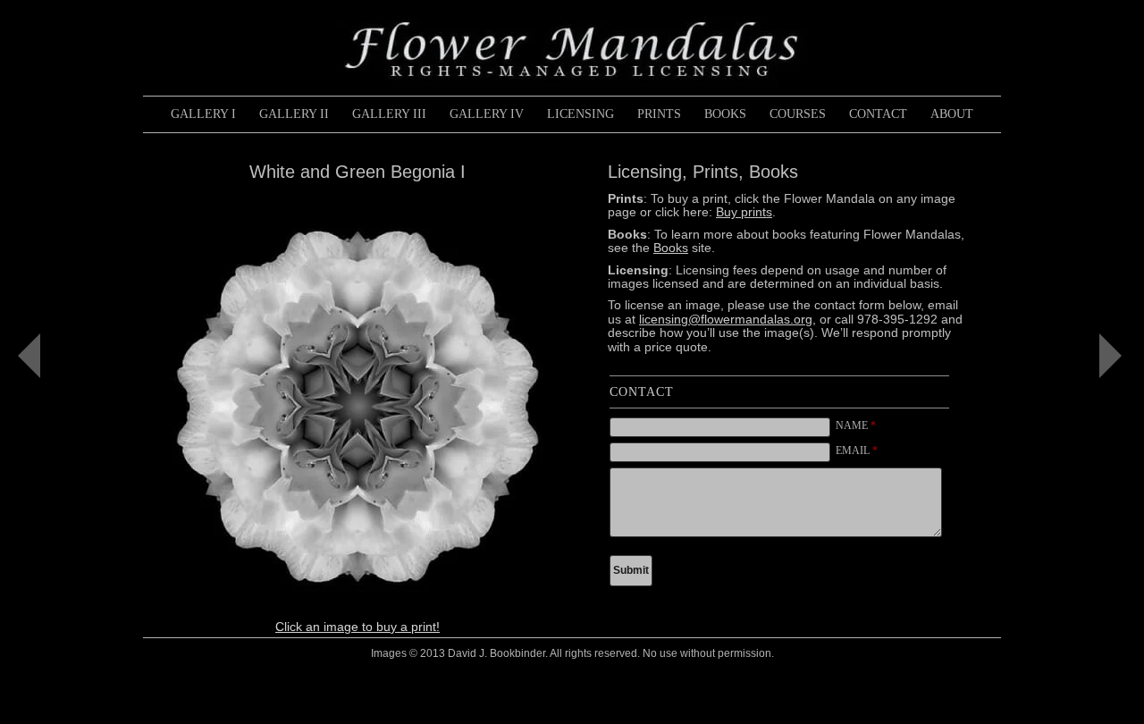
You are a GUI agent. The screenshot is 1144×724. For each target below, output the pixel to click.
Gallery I (203, 114)
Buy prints (744, 212)
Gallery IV (487, 114)
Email (857, 450)
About (951, 114)
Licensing (580, 114)
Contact (878, 114)
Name (856, 425)
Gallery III (389, 114)
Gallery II (294, 114)
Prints (659, 114)
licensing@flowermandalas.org (725, 319)
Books (725, 114)
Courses (798, 114)
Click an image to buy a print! (357, 626)
